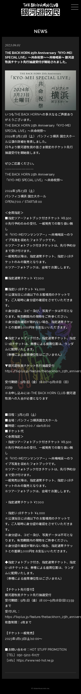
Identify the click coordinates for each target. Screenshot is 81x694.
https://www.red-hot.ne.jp (35, 660)
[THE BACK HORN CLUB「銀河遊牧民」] (40, 14)
